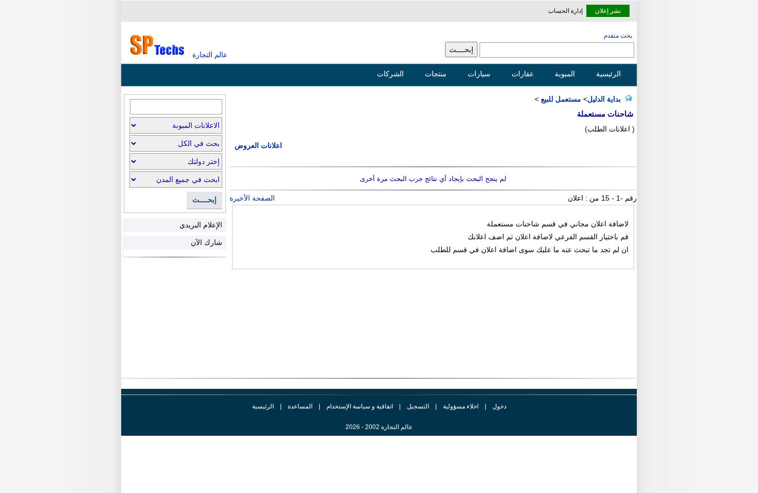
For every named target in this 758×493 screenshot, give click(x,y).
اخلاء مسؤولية (461, 406)
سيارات (479, 74)
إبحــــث (204, 200)
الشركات (390, 74)
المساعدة (300, 406)
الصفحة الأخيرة (252, 198)
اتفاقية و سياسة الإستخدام (359, 406)
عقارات (523, 74)
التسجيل (418, 406)
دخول (499, 406)
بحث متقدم (618, 35)
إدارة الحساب (565, 10)
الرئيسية (608, 74)
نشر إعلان (608, 10)
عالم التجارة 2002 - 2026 (379, 427)
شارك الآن (206, 242)
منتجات (436, 74)
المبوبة (565, 74)
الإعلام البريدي (200, 225)
